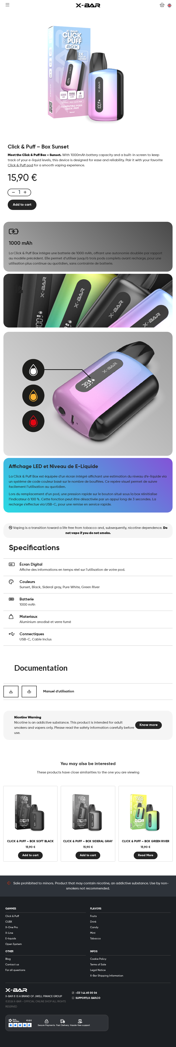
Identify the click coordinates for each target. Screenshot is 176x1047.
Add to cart (22, 205)
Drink (93, 922)
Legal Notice (98, 970)
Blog (8, 959)
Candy (94, 927)
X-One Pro (11, 927)
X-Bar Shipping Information (106, 976)
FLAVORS (95, 909)
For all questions (15, 970)
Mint (93, 933)
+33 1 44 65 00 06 (86, 993)
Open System (13, 944)
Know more (149, 725)
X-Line (9, 933)
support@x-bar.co (88, 998)
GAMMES (10, 909)
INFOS (93, 951)
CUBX (8, 922)
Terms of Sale (98, 964)
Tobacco (95, 938)
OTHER (9, 951)
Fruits (93, 916)
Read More (145, 855)
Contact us (12, 964)
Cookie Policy (98, 959)
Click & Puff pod (20, 165)
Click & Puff (12, 916)
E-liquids (10, 938)
